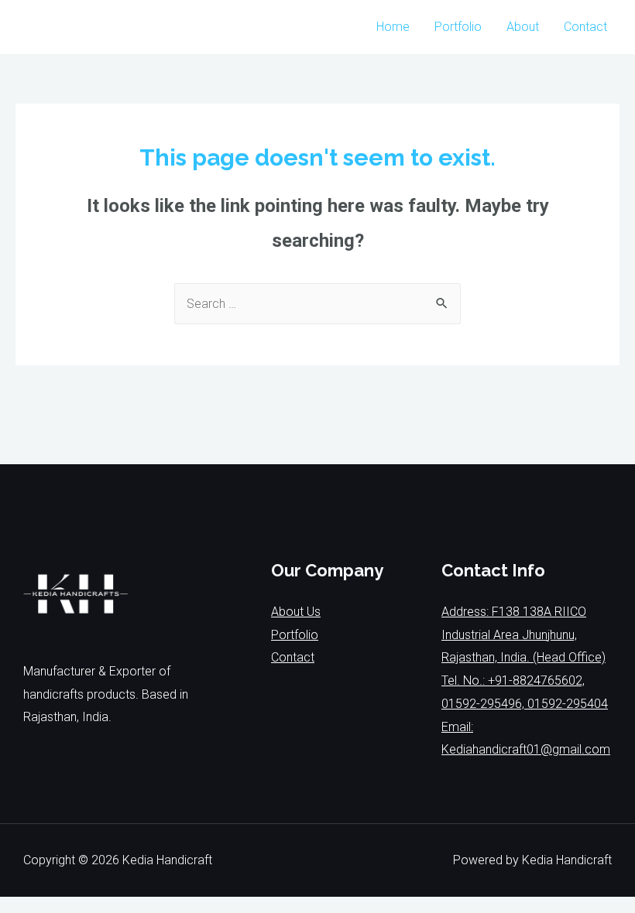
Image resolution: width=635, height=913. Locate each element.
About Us (296, 611)
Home (393, 26)
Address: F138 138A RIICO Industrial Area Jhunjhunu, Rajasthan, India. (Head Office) (523, 634)
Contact (585, 26)
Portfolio (458, 26)
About (522, 26)
